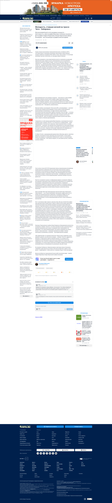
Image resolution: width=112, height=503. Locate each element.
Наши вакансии (23, 439)
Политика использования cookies (62, 492)
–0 (72, 291)
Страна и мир (81, 437)
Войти (39, 309)
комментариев (42, 43)
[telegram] (38, 453)
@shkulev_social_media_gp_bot (68, 482)
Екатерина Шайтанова (44, 263)
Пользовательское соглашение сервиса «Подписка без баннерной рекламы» (69, 495)
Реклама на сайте (23, 432)
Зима (53, 432)
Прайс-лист (22, 433)
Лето (53, 437)
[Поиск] (85, 18)
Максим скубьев (49, 268)
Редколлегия (76, 15)
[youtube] (56, 453)
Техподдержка (23, 441)
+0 (68, 291)
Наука (53, 441)
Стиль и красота (81, 435)
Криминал (54, 433)
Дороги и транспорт (41, 439)
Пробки (91, 15)
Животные (39, 443)
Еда (37, 441)
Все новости (22, 15)
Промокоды (36, 15)
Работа (66, 441)
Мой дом (54, 439)
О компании (22, 435)
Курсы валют (69, 15)
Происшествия (68, 439)
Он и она (67, 433)
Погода (47, 15)
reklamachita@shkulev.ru (77, 481)
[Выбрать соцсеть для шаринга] (72, 43)
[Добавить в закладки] (69, 43)
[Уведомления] (88, 18)
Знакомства (42, 15)
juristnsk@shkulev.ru (46, 489)
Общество (67, 432)
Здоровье (39, 445)
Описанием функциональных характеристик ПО (65, 487)
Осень (66, 435)
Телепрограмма (53, 15)
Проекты (87, 15)
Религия (67, 445)
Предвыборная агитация (25, 443)
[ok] (44, 453)
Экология (80, 439)
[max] (50, 453)
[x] (53, 453)
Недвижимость (29, 15)
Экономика (80, 441)
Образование (54, 445)
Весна (38, 435)
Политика (67, 437)
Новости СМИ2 (38, 317)
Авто (38, 432)
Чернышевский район (40, 268)
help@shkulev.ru (27, 490)
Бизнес (38, 433)
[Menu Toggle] (20, 18)
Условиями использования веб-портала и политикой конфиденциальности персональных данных (73, 488)
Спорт (79, 433)
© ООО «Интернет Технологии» (25, 499)
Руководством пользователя (61, 486)
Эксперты (82, 15)
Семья (79, 432)
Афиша (59, 15)
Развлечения (68, 443)
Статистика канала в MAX (25, 445)
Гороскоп (64, 15)
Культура (54, 435)
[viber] (47, 453)
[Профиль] (91, 18)
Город (38, 437)
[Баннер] (37, 22)
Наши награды (23, 437)
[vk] (41, 453)
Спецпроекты (81, 443)
